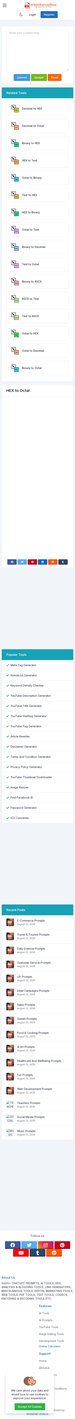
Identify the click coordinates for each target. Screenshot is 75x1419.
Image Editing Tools (51, 1334)
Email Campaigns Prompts (33, 990)
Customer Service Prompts (34, 962)
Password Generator (24, 807)
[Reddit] (53, 562)
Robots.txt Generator (24, 675)
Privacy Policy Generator (26, 767)
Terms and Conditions (53, 1388)
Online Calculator (50, 1346)
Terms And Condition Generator (31, 756)
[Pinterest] (32, 562)
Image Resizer (20, 787)
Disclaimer (45, 1381)
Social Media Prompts (31, 1117)
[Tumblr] (63, 562)
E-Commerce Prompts (31, 920)
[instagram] (46, 1245)
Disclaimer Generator (24, 746)
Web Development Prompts (34, 1089)
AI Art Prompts (26, 1046)
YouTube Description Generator (31, 695)
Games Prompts (27, 1018)
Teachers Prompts (28, 1103)
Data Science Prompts (31, 948)
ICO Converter (20, 818)
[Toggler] (5, 5)
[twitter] (29, 1245)
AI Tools (44, 1313)
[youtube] (21, 1253)
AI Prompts (45, 1320)
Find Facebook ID (22, 797)
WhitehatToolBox (37, 1414)
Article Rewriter (20, 736)
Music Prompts (26, 1131)
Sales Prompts (26, 1004)
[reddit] (54, 1253)
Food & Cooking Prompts (33, 1032)
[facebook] (13, 1245)
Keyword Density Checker (27, 685)
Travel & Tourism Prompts (33, 934)
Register (49, 14)
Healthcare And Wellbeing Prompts (39, 1060)
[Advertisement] (37, 439)
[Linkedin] (42, 562)
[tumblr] (37, 1253)
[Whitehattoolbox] (40, 5)
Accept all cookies (30, 1406)
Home (43, 1360)
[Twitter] (22, 562)
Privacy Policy (48, 1374)
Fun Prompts (25, 1075)
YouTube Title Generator (26, 705)
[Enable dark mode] (21, 14)
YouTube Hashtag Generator (29, 716)
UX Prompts (24, 976)
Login (32, 14)
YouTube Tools (48, 1327)
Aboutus (44, 1367)
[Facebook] (12, 562)
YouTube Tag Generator (26, 726)
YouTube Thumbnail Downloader (31, 777)
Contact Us (46, 1395)
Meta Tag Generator (23, 665)
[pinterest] (62, 1245)
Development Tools (51, 1341)
